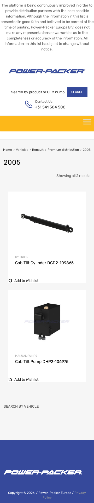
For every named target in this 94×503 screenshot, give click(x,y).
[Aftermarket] (47, 75)
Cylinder (21, 257)
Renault (38, 150)
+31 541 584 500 (48, 107)
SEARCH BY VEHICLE (21, 406)
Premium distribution (63, 150)
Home (7, 150)
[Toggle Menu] (87, 123)
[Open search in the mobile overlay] (47, 92)
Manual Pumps (26, 355)
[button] (23, 281)
